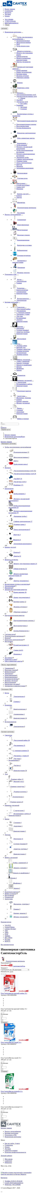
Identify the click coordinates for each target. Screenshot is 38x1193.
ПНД (18, 44)
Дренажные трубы (22, 157)
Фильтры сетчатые (22, 76)
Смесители (21, 307)
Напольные (20, 328)
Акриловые (20, 412)
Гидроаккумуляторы (24, 255)
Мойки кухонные (23, 419)
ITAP (6, 934)
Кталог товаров (10, 9)
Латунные (23, 107)
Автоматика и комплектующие (19, 261)
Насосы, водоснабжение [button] (13, 214)
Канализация (21, 143)
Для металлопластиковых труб (26, 96)
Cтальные (23, 109)
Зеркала (19, 370)
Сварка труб (20, 187)
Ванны (19, 408)
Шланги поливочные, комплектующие (23, 59)
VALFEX (8, 925)
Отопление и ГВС (11, 1135)
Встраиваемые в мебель (24, 384)
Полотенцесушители (24, 391)
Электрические (21, 281)
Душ (19, 344)
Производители (6, 922)
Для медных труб (22, 102)
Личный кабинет (6, 1155)
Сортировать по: (6, 970)
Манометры (21, 202)
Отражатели (21, 375)
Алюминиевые (21, 292)
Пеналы (19, 367)
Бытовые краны (21, 74)
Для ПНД (19, 100)
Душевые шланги (22, 354)
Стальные (19, 410)
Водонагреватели (23, 298)
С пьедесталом (21, 382)
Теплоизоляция (22, 173)
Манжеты (19, 166)
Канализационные (23, 240)
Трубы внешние (21, 145)
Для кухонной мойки (23, 309)
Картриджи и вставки (24, 245)
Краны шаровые (21, 70)
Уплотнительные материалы (26, 207)
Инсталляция (21, 339)
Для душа (19, 316)
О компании (9, 11)
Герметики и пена (23, 88)
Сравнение (8, 1161)
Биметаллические (22, 290)
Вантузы (19, 164)
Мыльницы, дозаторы (23, 398)
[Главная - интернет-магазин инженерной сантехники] (15, 5)
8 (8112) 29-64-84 (13, 1181)
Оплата (7, 16)
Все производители (7, 944)
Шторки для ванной (23, 403)
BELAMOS (8, 938)
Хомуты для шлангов (23, 62)
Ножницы (19, 189)
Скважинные (21, 219)
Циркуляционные (23, 225)
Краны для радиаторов (23, 72)
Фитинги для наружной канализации (24, 147)
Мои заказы (8, 1159)
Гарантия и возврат (11, 1150)
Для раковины (21, 311)
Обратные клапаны (22, 77)
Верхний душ (20, 347)
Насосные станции (23, 235)
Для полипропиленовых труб (26, 94)
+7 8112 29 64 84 (10, 21)
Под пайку (23, 103)
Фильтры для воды (23, 272)
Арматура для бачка (23, 332)
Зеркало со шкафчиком (24, 365)
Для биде (19, 319)
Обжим (22, 98)
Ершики (19, 399)
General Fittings (10, 927)
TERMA (7, 936)
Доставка (8, 14)
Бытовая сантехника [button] (11, 302)
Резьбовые (19, 105)
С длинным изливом (23, 312)
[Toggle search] (1, 422)
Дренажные (21, 267)
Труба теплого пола (22, 46)
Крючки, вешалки (22, 401)
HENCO (7, 941)
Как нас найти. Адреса (12, 1143)
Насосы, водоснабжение (13, 1131)
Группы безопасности (23, 128)
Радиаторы (21, 288)
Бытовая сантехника (11, 1133)
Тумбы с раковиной (22, 361)
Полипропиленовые (23, 41)
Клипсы (19, 195)
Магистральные (22, 230)
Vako (6, 930)
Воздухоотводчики (22, 126)
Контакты (8, 12)
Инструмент (21, 183)
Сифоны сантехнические (24, 159)
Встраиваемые (21, 318)
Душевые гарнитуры (23, 349)
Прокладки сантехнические (26, 133)
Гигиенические (21, 353)
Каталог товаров (6, 442)
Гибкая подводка (22, 56)
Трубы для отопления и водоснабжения (22, 38)
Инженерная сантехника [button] (13, 32)
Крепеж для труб (23, 194)
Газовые (19, 283)
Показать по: (5, 971)
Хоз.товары (21, 213)
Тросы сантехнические (24, 163)
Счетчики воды (22, 178)
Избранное (8, 1162)
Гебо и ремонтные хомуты (26, 138)
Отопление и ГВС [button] (11, 274)
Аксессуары (21, 396)
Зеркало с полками (22, 363)
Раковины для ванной (24, 380)
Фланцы (20, 82)
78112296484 (9, 19)
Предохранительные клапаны (26, 124)
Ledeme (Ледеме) (10, 929)
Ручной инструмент (23, 185)
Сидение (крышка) (22, 330)
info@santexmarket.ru (11, 23)
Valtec (6, 932)
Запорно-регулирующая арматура (16, 589)
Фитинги (20, 93)
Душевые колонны (22, 351)
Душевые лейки (21, 345)
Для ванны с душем (22, 314)
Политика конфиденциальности (15, 1152)
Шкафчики (20, 368)
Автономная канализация (24, 168)
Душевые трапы (21, 161)
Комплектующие (22, 293)
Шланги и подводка (24, 51)
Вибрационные (22, 250)
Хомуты (19, 197)
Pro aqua (7, 939)
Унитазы (20, 326)
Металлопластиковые (23, 42)
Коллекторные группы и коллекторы (17, 584)
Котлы (19, 279)
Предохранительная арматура (27, 121)
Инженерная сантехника (13, 1137)
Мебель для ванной (23, 359)
